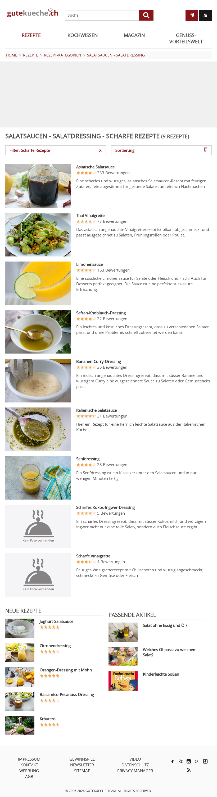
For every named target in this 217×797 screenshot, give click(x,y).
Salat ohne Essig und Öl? (165, 625)
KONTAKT (29, 764)
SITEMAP (82, 770)
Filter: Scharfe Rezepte (56, 150)
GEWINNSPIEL (82, 759)
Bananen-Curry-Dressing (98, 361)
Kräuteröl (48, 718)
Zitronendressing (55, 645)
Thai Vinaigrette (90, 215)
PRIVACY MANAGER (135, 770)
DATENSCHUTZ (135, 764)
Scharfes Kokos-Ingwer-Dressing (105, 507)
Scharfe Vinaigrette (93, 555)
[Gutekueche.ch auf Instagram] (189, 761)
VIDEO (135, 759)
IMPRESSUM (29, 759)
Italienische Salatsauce (96, 410)
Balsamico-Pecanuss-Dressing (67, 694)
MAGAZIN (134, 35)
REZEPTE (31, 35)
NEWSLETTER (82, 764)
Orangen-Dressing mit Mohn (66, 669)
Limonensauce (89, 264)
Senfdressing (88, 458)
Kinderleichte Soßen (161, 674)
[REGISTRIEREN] (205, 15)
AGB (29, 776)
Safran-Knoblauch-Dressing (101, 312)
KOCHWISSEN (82, 35)
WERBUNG (29, 770)
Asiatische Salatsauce (95, 166)
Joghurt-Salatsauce (56, 621)
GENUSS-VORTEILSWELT (186, 38)
